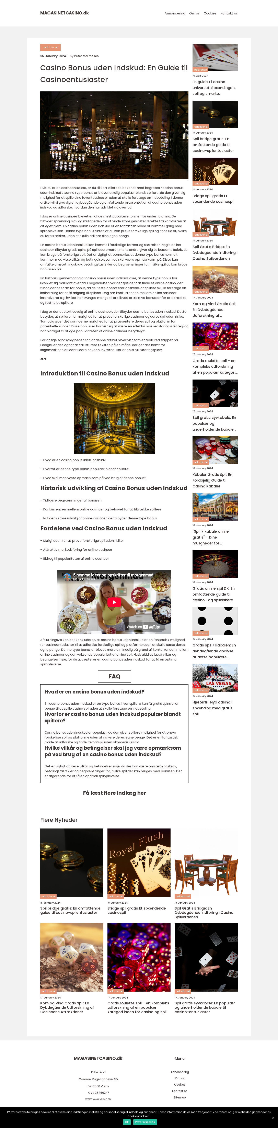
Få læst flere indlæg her (114, 793)
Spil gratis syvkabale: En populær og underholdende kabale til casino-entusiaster (214, 423)
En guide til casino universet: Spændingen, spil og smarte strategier (214, 88)
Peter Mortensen (86, 56)
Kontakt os (229, 13)
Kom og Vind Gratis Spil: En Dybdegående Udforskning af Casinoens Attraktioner (214, 309)
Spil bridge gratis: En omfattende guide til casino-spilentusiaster (213, 144)
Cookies (210, 13)
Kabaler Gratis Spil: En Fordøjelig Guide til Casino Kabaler (212, 480)
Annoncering (175, 13)
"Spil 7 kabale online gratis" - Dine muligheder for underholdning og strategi (211, 537)
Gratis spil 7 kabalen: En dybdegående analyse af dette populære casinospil (214, 651)
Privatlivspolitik (145, 1122)
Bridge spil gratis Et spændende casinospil (213, 198)
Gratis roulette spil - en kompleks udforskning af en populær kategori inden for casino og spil (214, 366)
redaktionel (50, 47)
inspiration (200, 69)
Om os (194, 13)
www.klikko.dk (102, 1099)
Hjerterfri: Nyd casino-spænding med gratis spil (213, 708)
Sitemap (180, 1097)
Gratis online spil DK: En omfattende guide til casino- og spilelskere (214, 594)
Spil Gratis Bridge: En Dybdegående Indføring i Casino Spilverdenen (215, 252)
